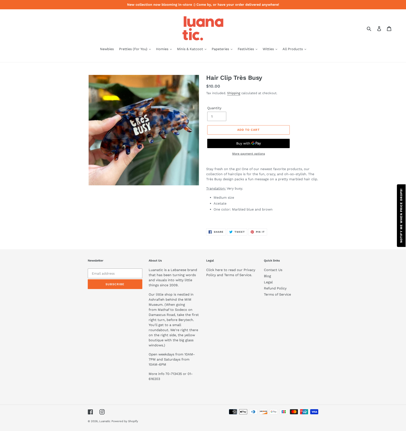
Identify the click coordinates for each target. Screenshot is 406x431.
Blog (267, 276)
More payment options (248, 153)
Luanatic (104, 421)
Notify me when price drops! (401, 215)
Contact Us (273, 270)
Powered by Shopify (124, 421)
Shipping (233, 93)
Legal (268, 282)
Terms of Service (277, 294)
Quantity (214, 108)
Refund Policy (275, 288)
